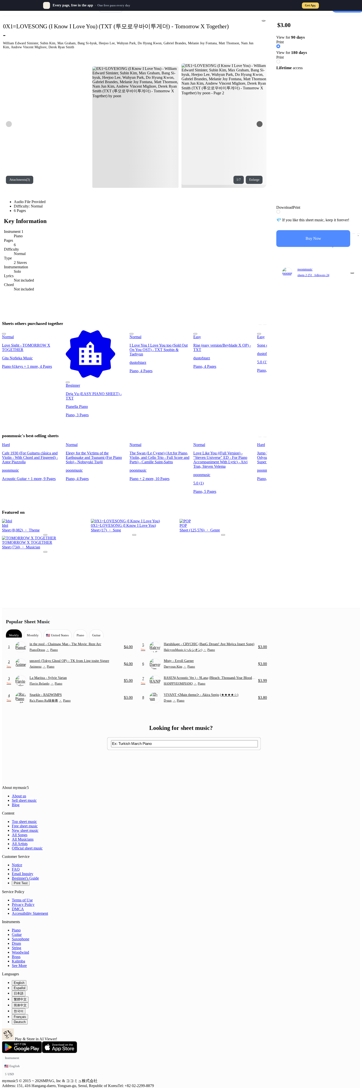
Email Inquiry (22, 874)
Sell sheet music (24, 800)
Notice (17, 865)
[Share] (263, 20)
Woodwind (20, 952)
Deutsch (20, 1022)
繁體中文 (20, 999)
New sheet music (25, 830)
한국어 (18, 1011)
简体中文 (20, 1005)
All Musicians (22, 839)
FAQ (16, 869)
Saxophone (20, 939)
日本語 (18, 993)
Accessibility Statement (30, 913)
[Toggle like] (358, 233)
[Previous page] (9, 124)
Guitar (17, 934)
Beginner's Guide (25, 878)
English (19, 983)
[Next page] (260, 124)
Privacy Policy (23, 904)
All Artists (20, 844)
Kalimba (18, 961)
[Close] (315, 5)
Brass (16, 957)
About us (19, 796)
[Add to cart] (353, 233)
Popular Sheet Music (28, 621)
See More (19, 965)
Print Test (21, 883)
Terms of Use (22, 900)
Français (20, 1017)
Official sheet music (27, 848)
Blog (15, 805)
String (16, 948)
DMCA (18, 909)
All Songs (19, 835)
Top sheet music (24, 821)
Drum (16, 943)
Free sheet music (25, 826)
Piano (16, 930)
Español (19, 988)
